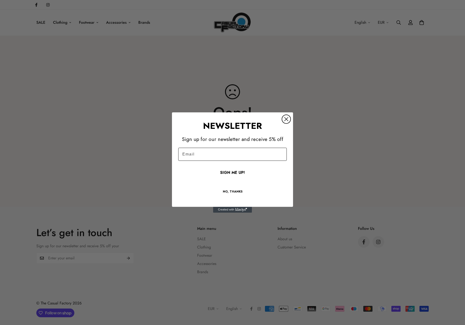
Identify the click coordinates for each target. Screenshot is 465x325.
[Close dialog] (286, 119)
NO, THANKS (232, 191)
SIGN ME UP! (232, 172)
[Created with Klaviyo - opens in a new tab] (232, 210)
